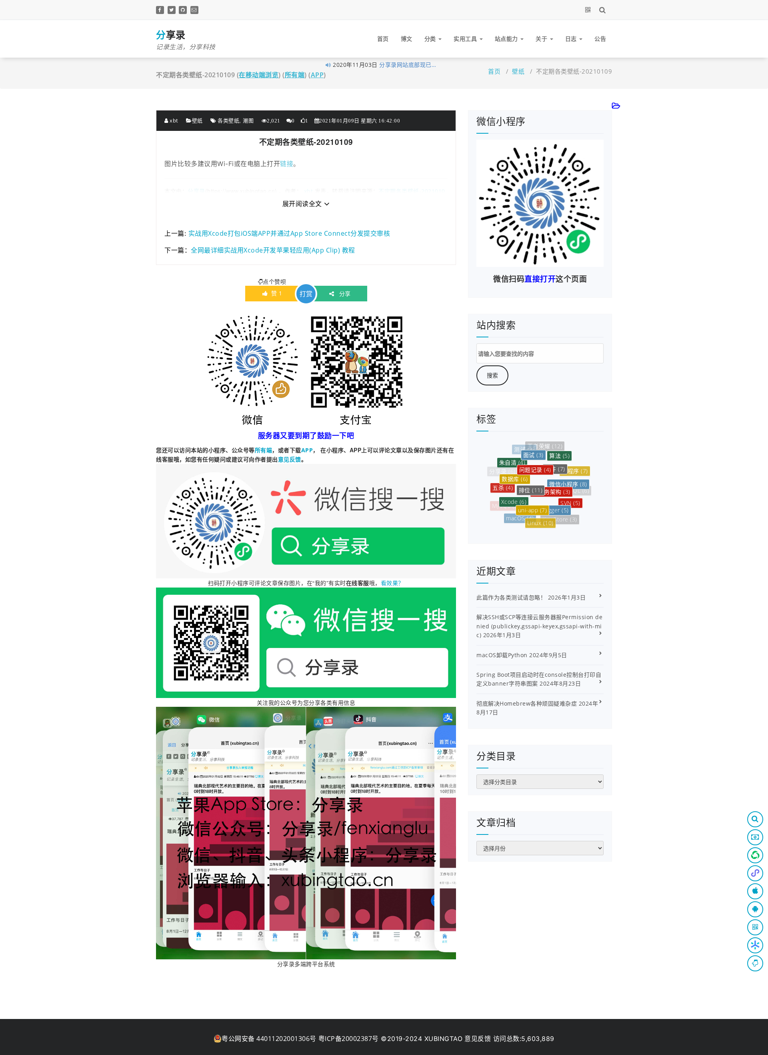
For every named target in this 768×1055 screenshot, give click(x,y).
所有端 (295, 74)
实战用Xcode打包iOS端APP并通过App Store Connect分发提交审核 (289, 233)
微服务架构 (551, 468)
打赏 (306, 293)
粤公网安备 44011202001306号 (269, 1039)
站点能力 (507, 38)
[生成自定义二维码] (589, 9)
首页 (383, 38)
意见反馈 (289, 459)
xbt (173, 120)
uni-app (532, 487)
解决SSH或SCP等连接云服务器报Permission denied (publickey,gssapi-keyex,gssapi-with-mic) (539, 626)
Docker (536, 521)
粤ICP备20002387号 (348, 1038)
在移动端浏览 (258, 74)
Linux (540, 507)
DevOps (555, 521)
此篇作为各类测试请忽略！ (511, 597)
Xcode (514, 483)
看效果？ (392, 583)
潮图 (248, 120)
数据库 (515, 462)
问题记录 (535, 451)
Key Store (559, 508)
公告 (600, 38)
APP (317, 74)
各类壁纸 (228, 120)
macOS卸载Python (502, 655)
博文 (406, 38)
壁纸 (518, 71)
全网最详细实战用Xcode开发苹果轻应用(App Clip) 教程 (273, 250)
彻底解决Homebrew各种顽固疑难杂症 (526, 703)
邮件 (555, 452)
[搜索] (603, 9)
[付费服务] (755, 837)
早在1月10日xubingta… (410, 64)
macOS (520, 505)
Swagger (553, 488)
